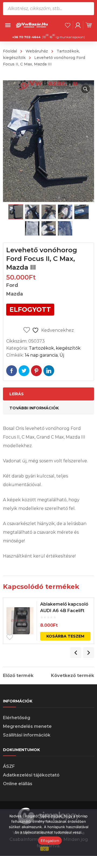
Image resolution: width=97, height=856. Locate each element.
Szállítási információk (26, 735)
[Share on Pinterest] (36, 370)
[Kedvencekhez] (9, 637)
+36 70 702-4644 (26, 37)
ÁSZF (9, 766)
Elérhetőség (16, 717)
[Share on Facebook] (11, 370)
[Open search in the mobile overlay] (48, 8)
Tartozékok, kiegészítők (55, 348)
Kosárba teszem (65, 636)
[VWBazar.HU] (32, 24)
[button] (85, 89)
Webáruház (37, 51)
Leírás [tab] (16, 393)
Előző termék (18, 675)
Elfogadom (50, 840)
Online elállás (17, 783)
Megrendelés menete (27, 726)
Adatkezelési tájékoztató (31, 775)
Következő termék (72, 675)
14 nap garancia (41, 355)
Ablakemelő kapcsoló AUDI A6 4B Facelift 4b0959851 (64, 611)
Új (62, 355)
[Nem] (44, 849)
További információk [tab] (34, 408)
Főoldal (10, 51)
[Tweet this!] (24, 370)
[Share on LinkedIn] (48, 370)
